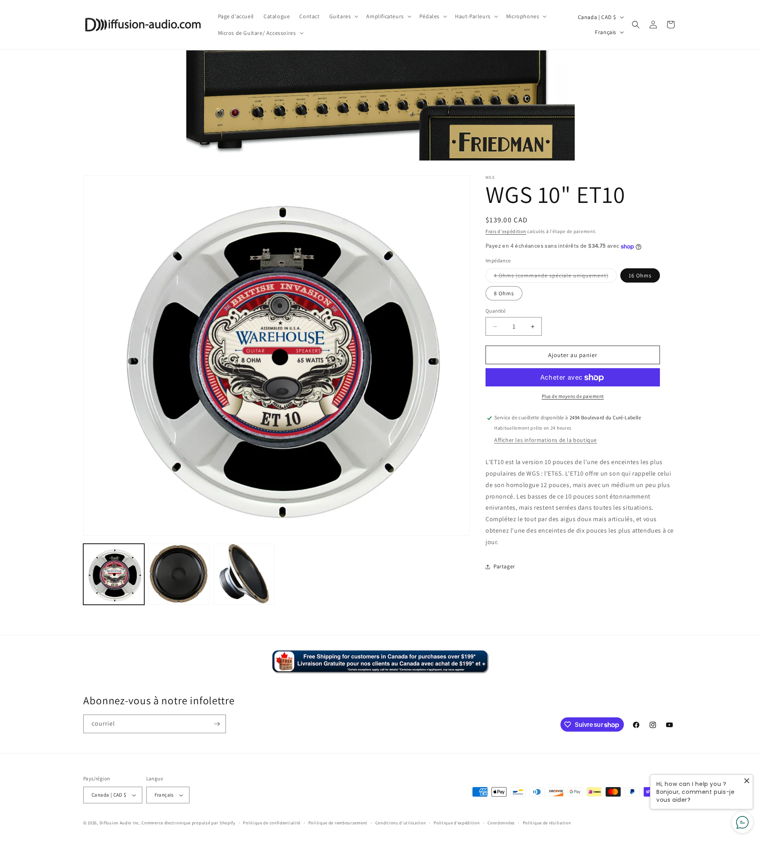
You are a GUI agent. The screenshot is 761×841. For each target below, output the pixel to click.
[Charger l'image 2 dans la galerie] (178, 574)
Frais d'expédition (506, 231)
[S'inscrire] (217, 724)
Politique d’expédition (457, 822)
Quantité (495, 311)
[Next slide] (565, 105)
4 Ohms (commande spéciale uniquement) (555, 277)
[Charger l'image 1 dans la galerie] (113, 574)
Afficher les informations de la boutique (545, 440)
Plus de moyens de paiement (573, 396)
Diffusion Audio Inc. (120, 823)
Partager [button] (504, 566)
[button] (343, 16)
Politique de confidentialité (271, 822)
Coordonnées (501, 822)
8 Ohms (504, 293)
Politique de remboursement (337, 822)
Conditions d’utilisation (400, 822)
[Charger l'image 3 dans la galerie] (243, 574)
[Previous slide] (195, 105)
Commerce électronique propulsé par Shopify (188, 823)
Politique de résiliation (547, 822)
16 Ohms (640, 275)
